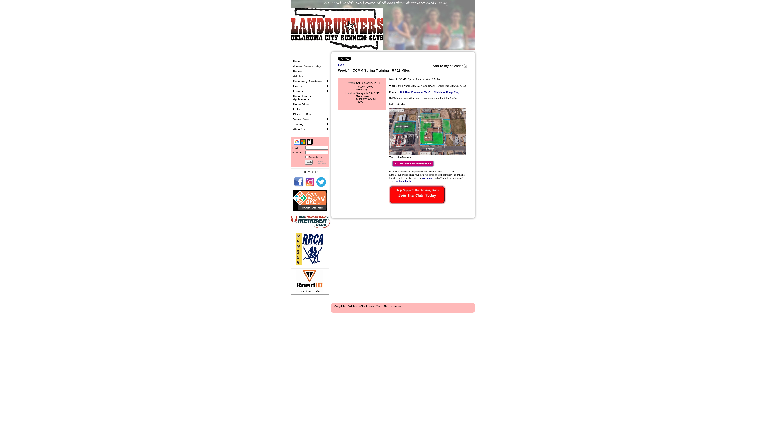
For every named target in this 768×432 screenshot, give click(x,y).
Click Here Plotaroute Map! (414, 92)
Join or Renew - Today (307, 66)
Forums (298, 91)
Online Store (301, 104)
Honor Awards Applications (302, 98)
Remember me (316, 157)
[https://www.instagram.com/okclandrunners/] (310, 185)
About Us (299, 129)
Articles (298, 76)
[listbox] (450, 65)
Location (350, 93)
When (351, 83)
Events (297, 86)
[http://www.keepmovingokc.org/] (310, 209)
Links (296, 109)
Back (341, 64)
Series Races (301, 119)
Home (296, 61)
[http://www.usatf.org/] (311, 227)
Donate (297, 71)
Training (298, 124)
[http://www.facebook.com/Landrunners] (299, 185)
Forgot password (321, 162)
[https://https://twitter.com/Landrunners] (321, 185)
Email (294, 148)
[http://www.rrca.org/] (310, 264)
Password (296, 152)
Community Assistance (307, 81)
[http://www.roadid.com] (309, 291)
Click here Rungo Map (446, 92)
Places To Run (302, 114)
